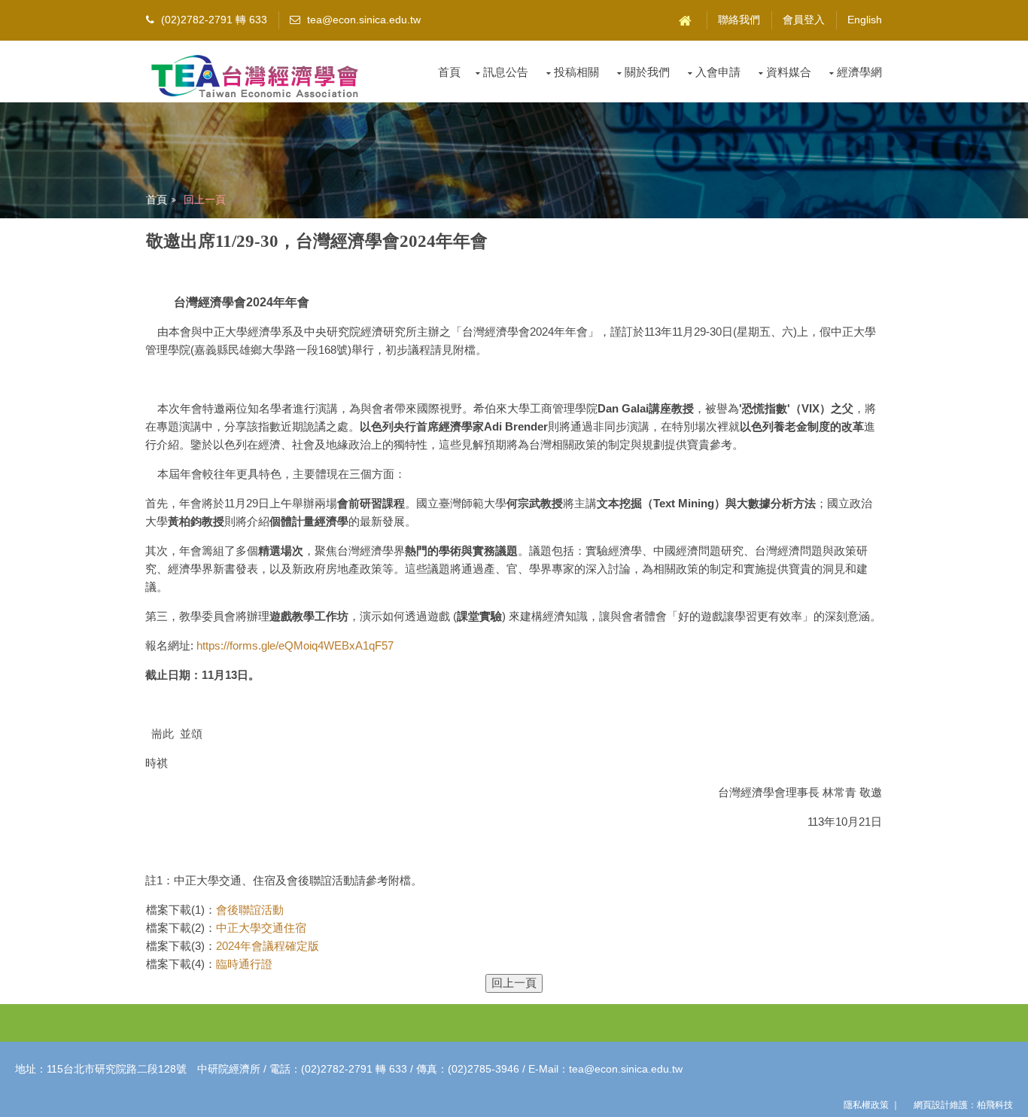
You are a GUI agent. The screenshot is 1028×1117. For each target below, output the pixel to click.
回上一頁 (205, 199)
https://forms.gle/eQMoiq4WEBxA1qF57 (295, 645)
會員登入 (804, 20)
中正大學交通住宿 (261, 927)
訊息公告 (505, 71)
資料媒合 (788, 71)
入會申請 (718, 71)
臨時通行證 (244, 963)
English (864, 20)
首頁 (449, 71)
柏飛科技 (995, 1105)
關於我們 (647, 71)
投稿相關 (576, 71)
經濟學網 (859, 71)
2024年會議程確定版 (267, 945)
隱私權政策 (866, 1105)
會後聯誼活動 (250, 909)
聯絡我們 (739, 20)
